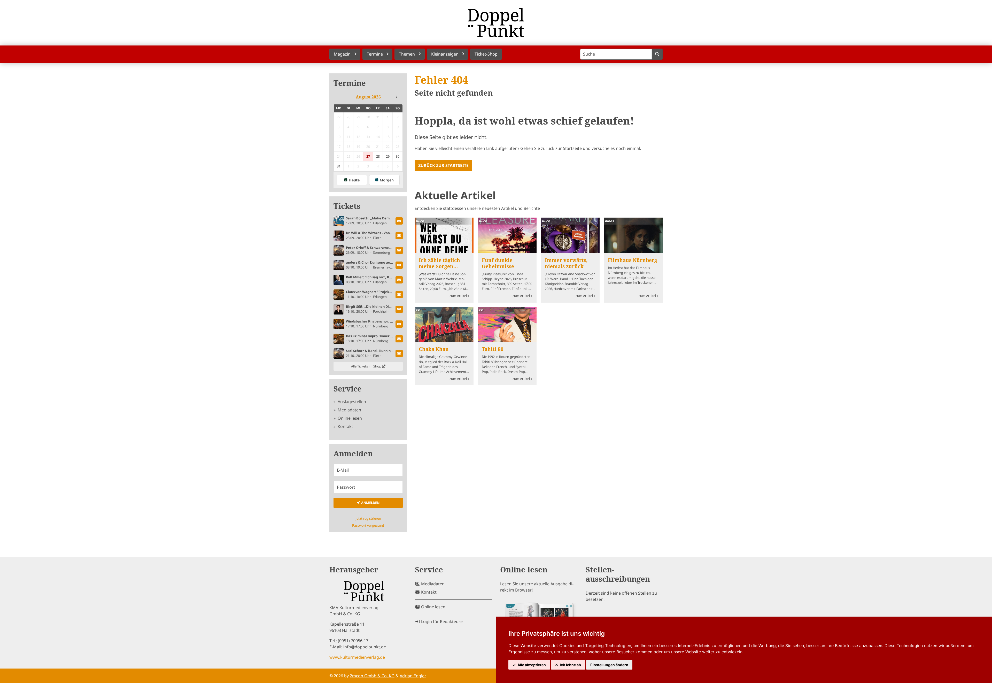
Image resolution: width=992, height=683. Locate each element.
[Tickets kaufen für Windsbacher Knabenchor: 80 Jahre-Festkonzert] (399, 324)
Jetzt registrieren (368, 518)
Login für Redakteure (441, 621)
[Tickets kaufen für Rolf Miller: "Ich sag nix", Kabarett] (399, 279)
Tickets (347, 206)
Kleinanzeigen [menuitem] (445, 54)
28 (378, 156)
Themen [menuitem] (407, 54)
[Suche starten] (657, 54)
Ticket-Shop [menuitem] (486, 54)
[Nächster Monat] (396, 97)
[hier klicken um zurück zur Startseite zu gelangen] (496, 22)
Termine (350, 83)
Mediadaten (349, 410)
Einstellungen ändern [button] (609, 665)
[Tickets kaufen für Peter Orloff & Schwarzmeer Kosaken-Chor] (399, 250)
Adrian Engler (413, 676)
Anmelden (369, 502)
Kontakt (345, 426)
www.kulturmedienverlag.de (357, 657)
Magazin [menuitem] (342, 54)
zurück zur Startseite (443, 165)
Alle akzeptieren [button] (531, 665)
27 (368, 156)
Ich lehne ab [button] (570, 665)
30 (397, 156)
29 (388, 156)
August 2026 (368, 97)
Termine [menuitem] (375, 54)
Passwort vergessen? (368, 525)
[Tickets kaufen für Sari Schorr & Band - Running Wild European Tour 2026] (399, 353)
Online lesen (349, 418)
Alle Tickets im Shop (366, 366)
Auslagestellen (351, 401)
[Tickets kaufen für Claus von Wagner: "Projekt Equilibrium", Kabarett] (399, 294)
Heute (354, 180)
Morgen (387, 180)
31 (338, 166)
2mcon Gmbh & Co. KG (372, 676)
